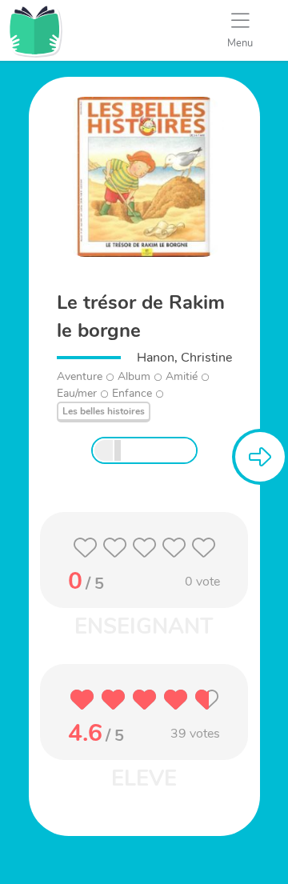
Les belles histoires (103, 411)
